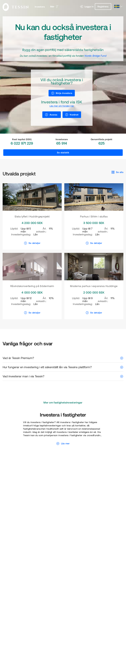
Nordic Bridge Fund (95, 55)
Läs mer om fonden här (62, 106)
